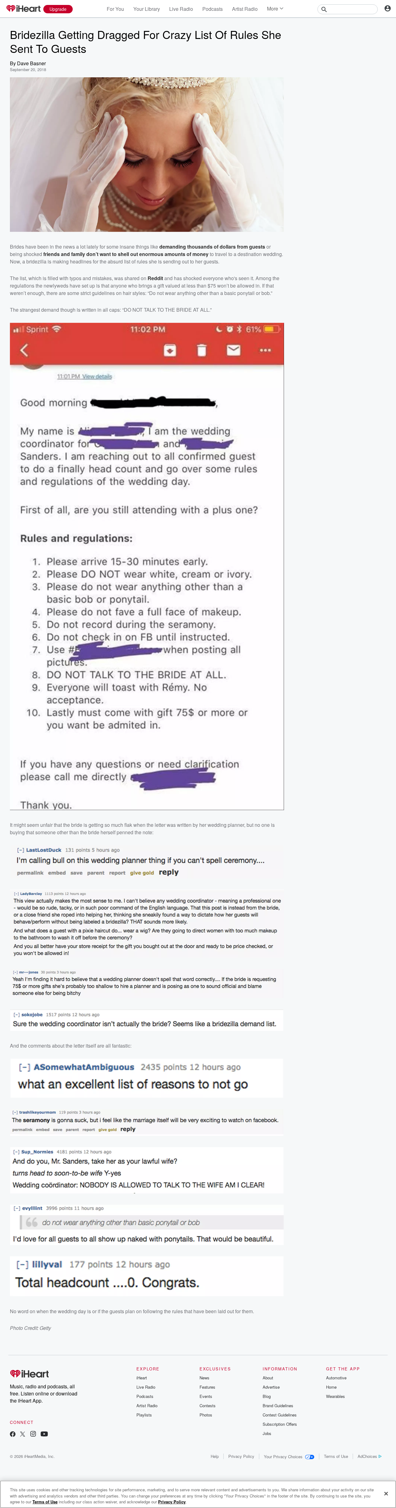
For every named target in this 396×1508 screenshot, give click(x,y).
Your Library (146, 8)
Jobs (267, 1433)
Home (331, 1387)
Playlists (144, 1415)
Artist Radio (245, 8)
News (204, 1378)
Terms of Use (336, 1456)
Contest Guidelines (280, 1415)
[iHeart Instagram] (33, 1434)
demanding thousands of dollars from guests (212, 246)
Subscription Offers (280, 1424)
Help (215, 1456)
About (268, 1378)
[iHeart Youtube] (44, 1434)
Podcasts (212, 8)
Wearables (335, 1396)
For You (115, 8)
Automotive (336, 1378)
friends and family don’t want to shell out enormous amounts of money (126, 254)
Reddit (155, 278)
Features (207, 1387)
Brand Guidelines (278, 1405)
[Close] (386, 1493)
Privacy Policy (241, 1456)
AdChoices (367, 1456)
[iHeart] (23, 9)
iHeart (141, 1378)
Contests (208, 1405)
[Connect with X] (22, 1434)
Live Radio (181, 8)
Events (206, 1396)
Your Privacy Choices (283, 1456)
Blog (267, 1396)
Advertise (271, 1387)
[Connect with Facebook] (12, 1434)
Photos (206, 1415)
